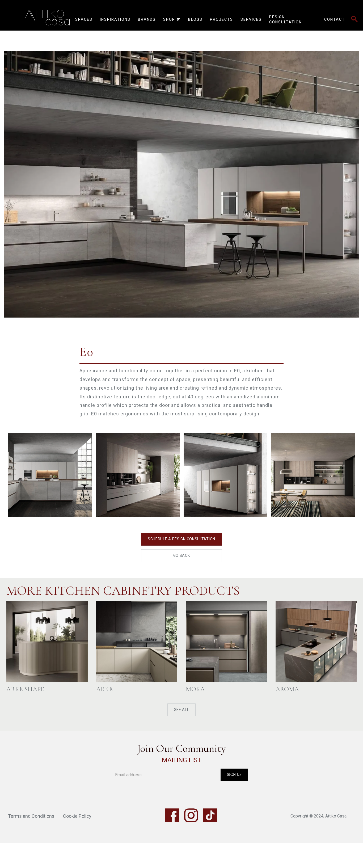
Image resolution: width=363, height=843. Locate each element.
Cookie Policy (77, 816)
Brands (147, 19)
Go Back (181, 555)
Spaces (83, 19)
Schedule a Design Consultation (181, 539)
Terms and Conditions (31, 816)
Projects (221, 19)
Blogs (195, 19)
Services (251, 19)
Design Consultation (285, 19)
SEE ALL (181, 709)
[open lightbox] (181, 174)
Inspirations (115, 19)
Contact (334, 19)
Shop (172, 19)
